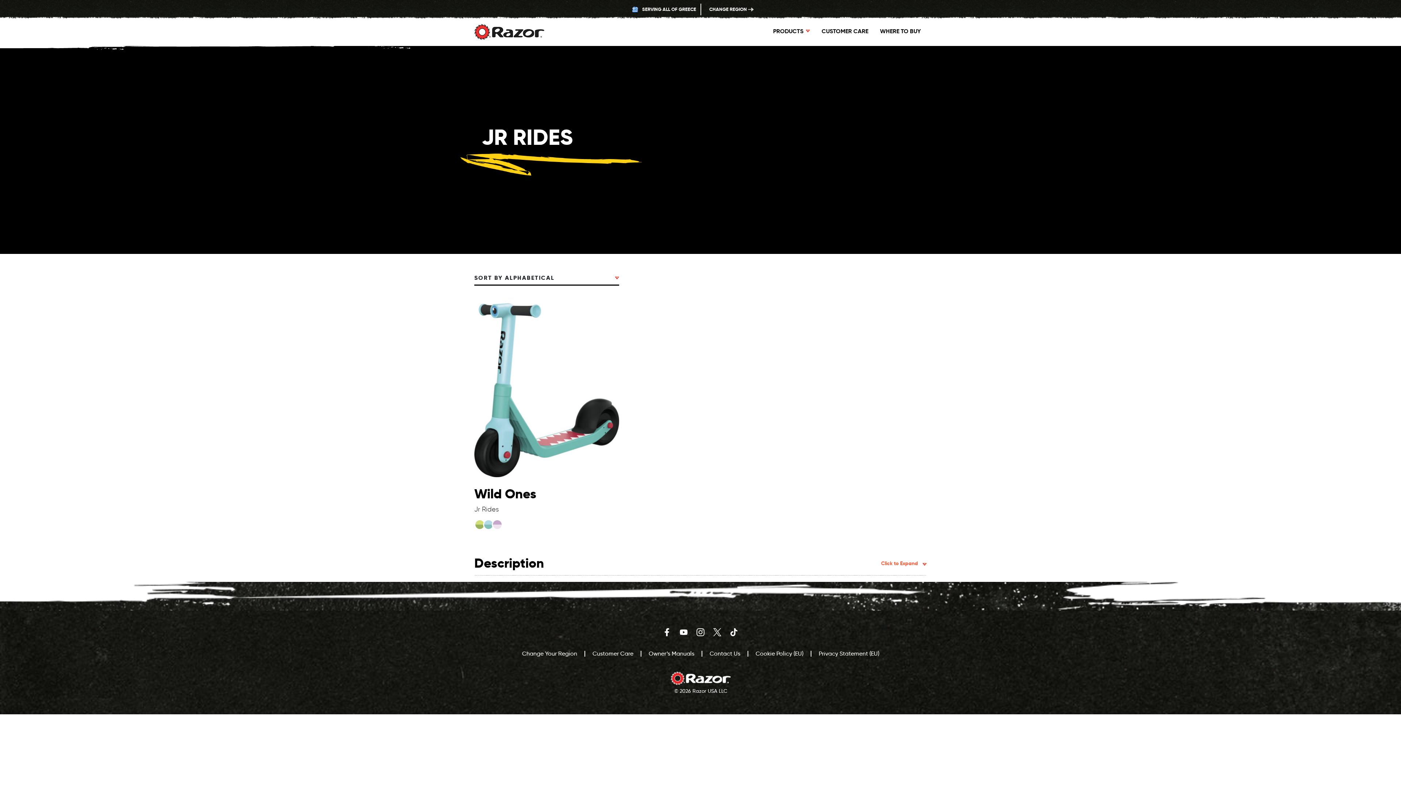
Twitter (717, 632)
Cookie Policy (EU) (779, 653)
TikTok (734, 632)
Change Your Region (549, 653)
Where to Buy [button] (900, 31)
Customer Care (845, 31)
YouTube (684, 632)
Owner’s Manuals (671, 653)
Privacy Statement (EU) (849, 653)
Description (696, 563)
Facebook (667, 632)
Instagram (700, 632)
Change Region (728, 9)
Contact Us (725, 653)
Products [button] (788, 31)
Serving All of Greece (668, 9)
